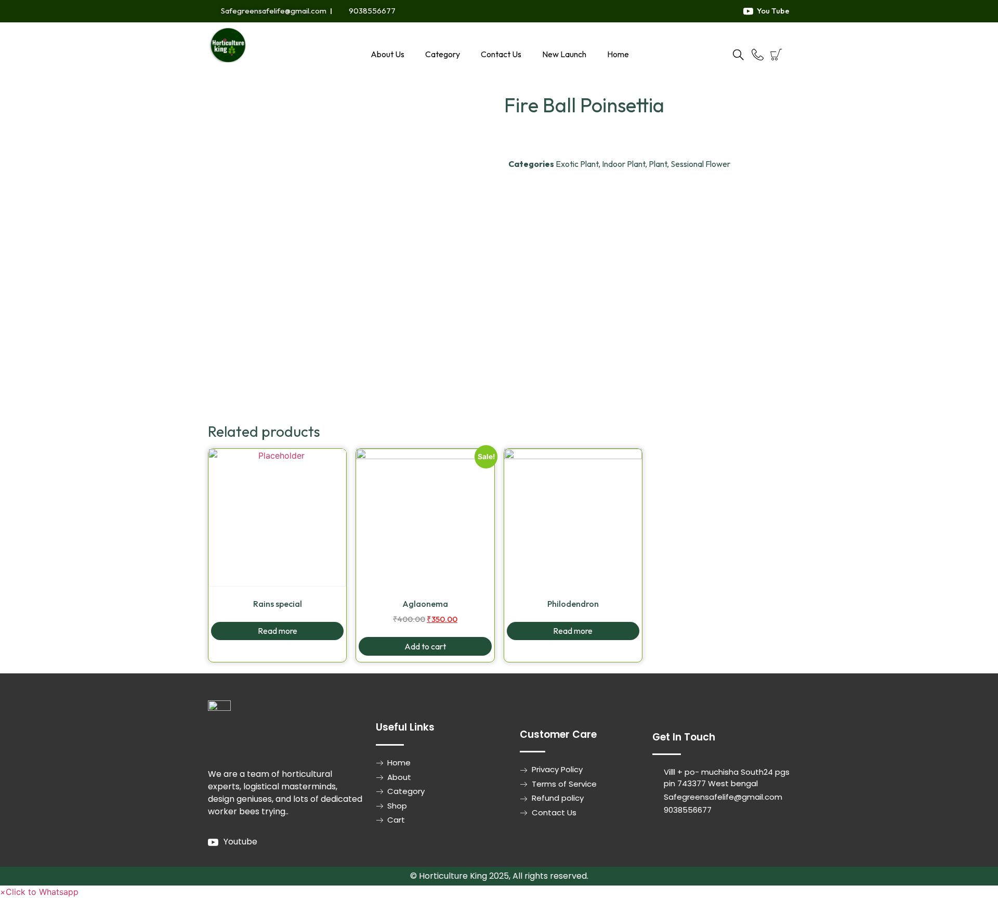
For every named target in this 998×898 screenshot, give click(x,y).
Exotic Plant (577, 164)
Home (618, 54)
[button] (39, 892)
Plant (658, 164)
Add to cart (425, 646)
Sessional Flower (700, 164)
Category (442, 54)
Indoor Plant (623, 164)
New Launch (564, 54)
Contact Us (501, 54)
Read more (277, 631)
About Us (387, 54)
